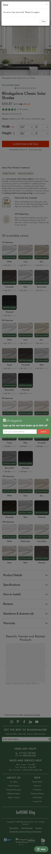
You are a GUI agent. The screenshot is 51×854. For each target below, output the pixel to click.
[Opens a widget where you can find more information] (41, 849)
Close (43, 21)
